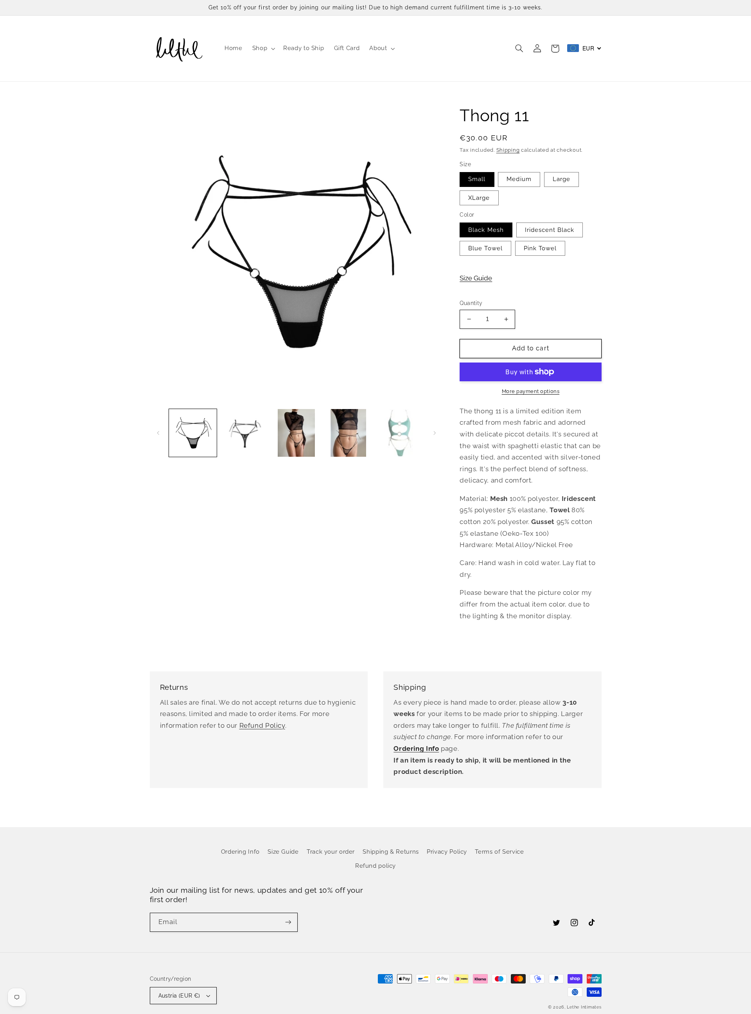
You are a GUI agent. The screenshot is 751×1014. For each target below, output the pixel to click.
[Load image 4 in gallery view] (348, 433)
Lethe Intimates (584, 1007)
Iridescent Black (550, 229)
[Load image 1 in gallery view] (193, 433)
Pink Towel (540, 248)
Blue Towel (485, 248)
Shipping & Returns (391, 851)
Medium (519, 179)
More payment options (531, 391)
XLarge (479, 197)
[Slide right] (434, 432)
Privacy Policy (447, 851)
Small (476, 179)
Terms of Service (499, 851)
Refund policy (375, 865)
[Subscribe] (288, 922)
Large (561, 179)
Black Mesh (486, 229)
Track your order (331, 851)
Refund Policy (262, 725)
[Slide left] (158, 432)
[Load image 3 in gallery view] (296, 433)
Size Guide (476, 278)
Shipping (508, 150)
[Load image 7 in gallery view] (400, 433)
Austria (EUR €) (179, 995)
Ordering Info (240, 851)
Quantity (471, 303)
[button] (262, 48)
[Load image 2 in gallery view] (244, 433)
